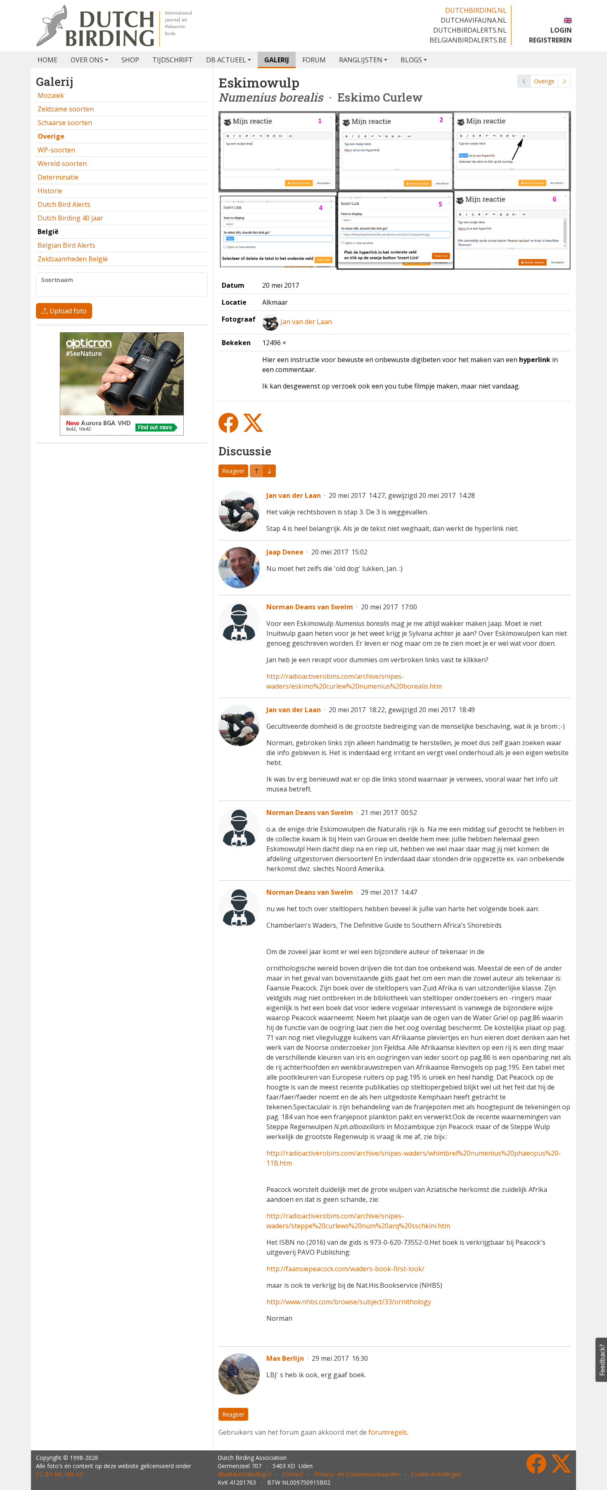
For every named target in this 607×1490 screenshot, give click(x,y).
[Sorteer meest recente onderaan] (256, 470)
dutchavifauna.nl (474, 20)
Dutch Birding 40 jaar (70, 218)
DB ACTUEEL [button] (226, 59)
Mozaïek (51, 95)
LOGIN (561, 30)
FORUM (314, 59)
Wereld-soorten (62, 163)
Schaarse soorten (65, 122)
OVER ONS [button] (87, 59)
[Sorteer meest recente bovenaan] (269, 470)
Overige (544, 81)
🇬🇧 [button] (568, 20)
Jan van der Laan (306, 321)
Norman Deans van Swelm (309, 606)
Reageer (233, 471)
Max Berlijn (285, 1358)
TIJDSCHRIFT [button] (172, 59)
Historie (50, 190)
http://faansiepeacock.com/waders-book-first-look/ (345, 1268)
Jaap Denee (285, 552)
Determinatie (58, 177)
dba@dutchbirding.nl (244, 1474)
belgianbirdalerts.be (468, 40)
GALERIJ (276, 59)
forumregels (387, 1432)
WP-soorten (56, 149)
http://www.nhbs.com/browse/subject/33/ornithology (349, 1301)
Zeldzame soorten (66, 109)
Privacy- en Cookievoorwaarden (357, 1474)
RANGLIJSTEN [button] (360, 59)
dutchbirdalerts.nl (470, 30)
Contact (293, 1474)
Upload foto (67, 310)
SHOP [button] (130, 59)
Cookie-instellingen (436, 1474)
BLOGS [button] (411, 59)
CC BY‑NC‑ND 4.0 (59, 1474)
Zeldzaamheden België (73, 258)
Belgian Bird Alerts (66, 245)
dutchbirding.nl (476, 10)
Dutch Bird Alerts (64, 204)
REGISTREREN (550, 40)
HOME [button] (47, 59)
